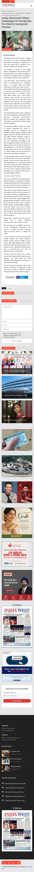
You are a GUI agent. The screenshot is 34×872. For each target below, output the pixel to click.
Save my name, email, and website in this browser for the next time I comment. (12, 335)
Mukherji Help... (16, 766)
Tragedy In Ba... (16, 751)
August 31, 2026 (16, 754)
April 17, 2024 (7, 49)
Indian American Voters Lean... (15, 800)
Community (10, 11)
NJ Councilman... (16, 759)
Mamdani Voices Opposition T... (15, 796)
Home (3, 11)
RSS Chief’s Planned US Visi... (14, 792)
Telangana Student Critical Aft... (16, 420)
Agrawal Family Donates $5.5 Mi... (16, 395)
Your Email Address (9, 693)
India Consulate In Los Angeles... (16, 371)
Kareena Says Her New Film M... (15, 783)
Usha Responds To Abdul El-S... (15, 788)
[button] (17, 439)
